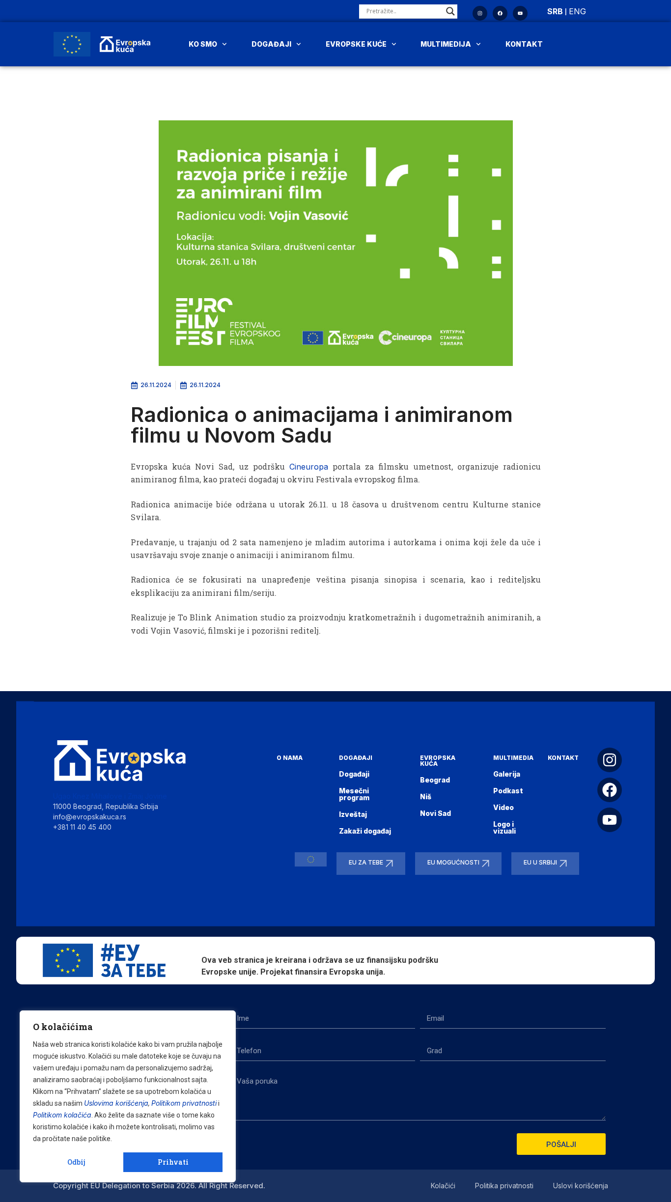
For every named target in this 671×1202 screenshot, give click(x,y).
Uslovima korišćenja (116, 1103)
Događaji (271, 44)
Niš (425, 796)
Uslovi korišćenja (580, 1185)
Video (503, 807)
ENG (577, 11)
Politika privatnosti (504, 1185)
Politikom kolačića (62, 1115)
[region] (128, 1096)
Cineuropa (308, 467)
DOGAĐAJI (355, 757)
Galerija (506, 774)
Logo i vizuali (504, 827)
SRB (555, 11)
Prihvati (173, 1162)
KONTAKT (563, 757)
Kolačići (443, 1185)
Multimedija (445, 44)
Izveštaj (353, 814)
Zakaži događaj (365, 831)
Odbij (76, 1162)
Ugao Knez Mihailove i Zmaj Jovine (110, 796)
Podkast (508, 790)
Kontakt (524, 44)
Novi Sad (435, 813)
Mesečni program (354, 794)
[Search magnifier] (450, 11)
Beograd (435, 780)
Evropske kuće (356, 44)
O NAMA (290, 757)
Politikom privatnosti (184, 1103)
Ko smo (203, 44)
